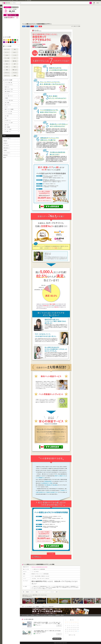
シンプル (14, 55)
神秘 (7, 69)
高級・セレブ (15, 69)
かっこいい (7, 52)
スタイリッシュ (6, 75)
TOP (23, 606)
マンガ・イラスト (7, 49)
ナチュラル (15, 72)
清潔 (7, 66)
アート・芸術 (7, 58)
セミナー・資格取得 (36, 606)
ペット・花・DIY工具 (28, 606)
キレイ (15, 58)
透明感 (15, 75)
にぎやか (6, 55)
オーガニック (7, 72)
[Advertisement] (11, 27)
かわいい (14, 52)
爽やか (15, 66)
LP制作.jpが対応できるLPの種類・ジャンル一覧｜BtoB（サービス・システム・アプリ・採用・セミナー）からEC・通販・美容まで (48, 623)
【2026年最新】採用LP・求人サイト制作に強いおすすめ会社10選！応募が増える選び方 (47, 631)
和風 (14, 49)
